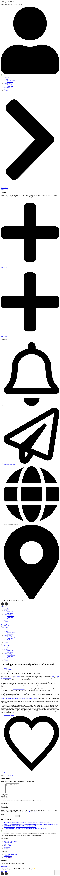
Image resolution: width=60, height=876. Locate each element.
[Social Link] (2, 604)
